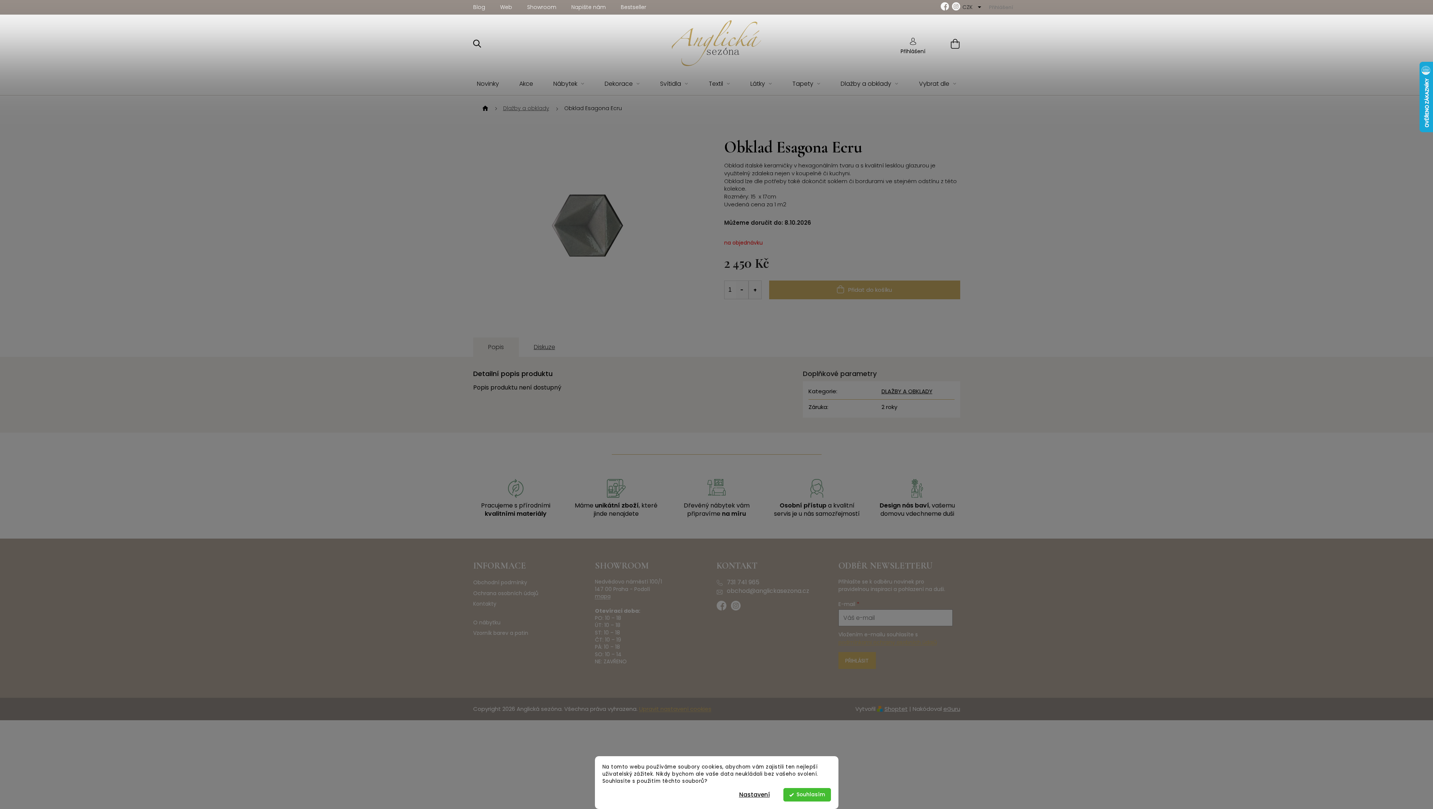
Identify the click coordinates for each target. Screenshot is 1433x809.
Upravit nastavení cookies (675, 709)
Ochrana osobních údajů (505, 593)
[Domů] (484, 108)
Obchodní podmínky (500, 582)
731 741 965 (743, 582)
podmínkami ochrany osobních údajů (887, 642)
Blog (479, 7)
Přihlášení (913, 51)
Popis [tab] (496, 347)
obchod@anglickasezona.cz (768, 591)
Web (506, 7)
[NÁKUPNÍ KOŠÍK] (946, 43)
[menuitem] (488, 84)
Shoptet (896, 709)
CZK (968, 7)
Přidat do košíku (870, 290)
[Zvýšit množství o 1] (755, 290)
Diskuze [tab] (544, 347)
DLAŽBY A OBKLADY (907, 391)
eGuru (951, 709)
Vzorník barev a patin (500, 633)
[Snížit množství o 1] (742, 290)
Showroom (541, 7)
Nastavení (754, 795)
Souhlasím (810, 794)
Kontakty (484, 603)
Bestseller (633, 7)
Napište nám (588, 7)
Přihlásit (857, 660)
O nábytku (487, 622)
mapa (603, 596)
